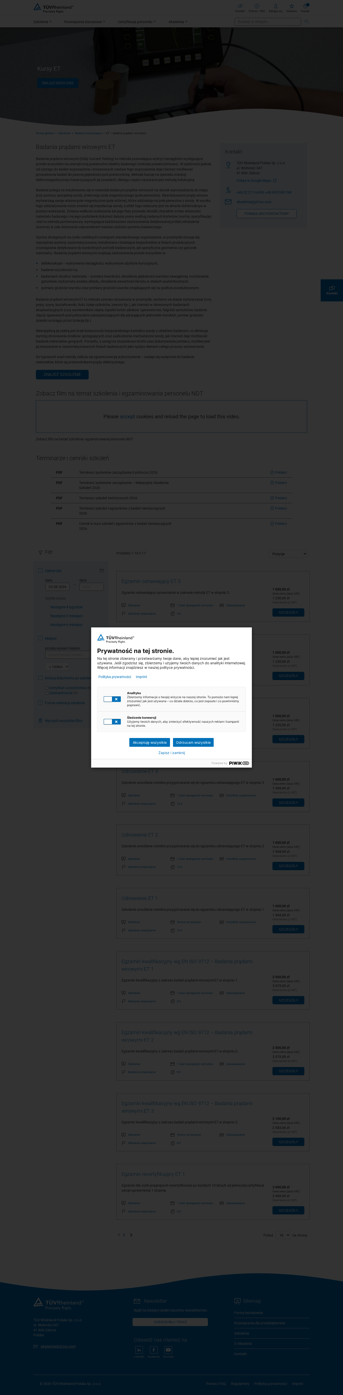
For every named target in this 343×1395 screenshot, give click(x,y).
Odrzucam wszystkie (193, 742)
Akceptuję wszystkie (150, 742)
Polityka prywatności (114, 677)
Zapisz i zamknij (171, 753)
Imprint (141, 677)
